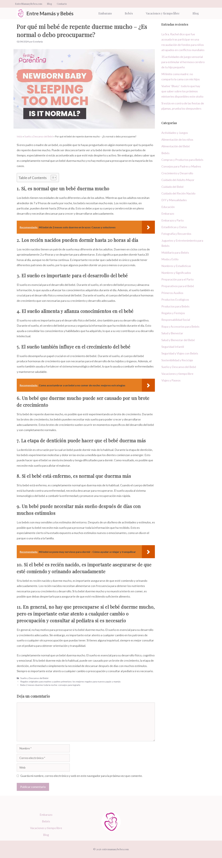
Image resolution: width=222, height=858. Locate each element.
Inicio (19, 136)
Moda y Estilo (169, 259)
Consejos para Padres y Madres (181, 166)
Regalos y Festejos (173, 313)
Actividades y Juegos (174, 132)
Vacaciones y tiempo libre (163, 13)
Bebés (129, 13)
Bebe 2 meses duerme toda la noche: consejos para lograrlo (50, 685)
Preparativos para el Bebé (177, 286)
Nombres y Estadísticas (176, 266)
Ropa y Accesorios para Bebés (180, 326)
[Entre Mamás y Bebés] (21, 13)
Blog (49, 3)
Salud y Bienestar (172, 333)
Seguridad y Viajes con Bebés (179, 353)
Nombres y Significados (176, 272)
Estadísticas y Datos (174, 227)
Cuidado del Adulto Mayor (177, 180)
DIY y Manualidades (174, 200)
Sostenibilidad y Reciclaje (177, 360)
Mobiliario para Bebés (175, 252)
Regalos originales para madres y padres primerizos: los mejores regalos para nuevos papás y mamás (70, 681)
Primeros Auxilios (172, 293)
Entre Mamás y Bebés (49, 13)
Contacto (62, 3)
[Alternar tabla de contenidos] (52, 177)
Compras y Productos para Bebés (182, 159)
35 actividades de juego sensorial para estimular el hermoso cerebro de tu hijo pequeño (183, 62)
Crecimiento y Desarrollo (177, 173)
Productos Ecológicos (175, 299)
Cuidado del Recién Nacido (178, 193)
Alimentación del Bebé (175, 146)
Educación (168, 207)
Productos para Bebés (175, 306)
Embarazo (105, 13)
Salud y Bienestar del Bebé (178, 340)
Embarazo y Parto (172, 220)
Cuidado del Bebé (172, 186)
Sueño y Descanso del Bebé (38, 136)
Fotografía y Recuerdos (176, 233)
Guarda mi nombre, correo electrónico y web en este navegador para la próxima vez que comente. (81, 776)
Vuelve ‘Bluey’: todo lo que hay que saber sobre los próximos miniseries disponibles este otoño (182, 91)
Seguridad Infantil (172, 346)
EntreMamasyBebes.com (28, 3)
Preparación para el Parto (177, 279)
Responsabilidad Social (175, 319)
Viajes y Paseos (171, 380)
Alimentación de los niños (177, 139)
